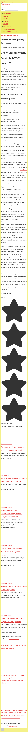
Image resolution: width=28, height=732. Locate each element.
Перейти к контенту (7, 2)
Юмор (5, 24)
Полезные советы (10, 31)
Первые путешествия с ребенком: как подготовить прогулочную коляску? (11, 513)
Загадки (6, 16)
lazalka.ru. (23, 170)
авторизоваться (14, 639)
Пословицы (8, 26)
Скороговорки (9, 29)
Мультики (7, 13)
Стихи (5, 21)
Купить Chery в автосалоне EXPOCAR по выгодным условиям (11, 551)
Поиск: (3, 9)
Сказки (6, 19)
